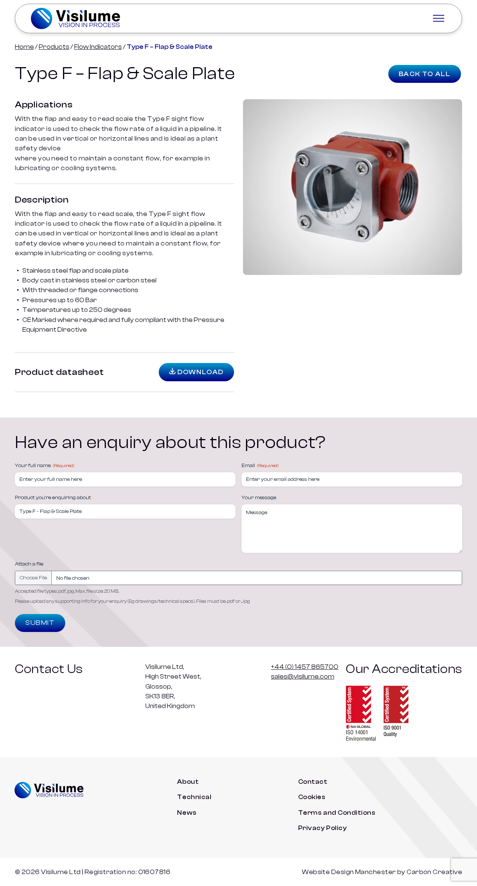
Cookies (312, 797)
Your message (258, 498)
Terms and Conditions (337, 812)
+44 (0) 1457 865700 (304, 666)
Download (200, 372)
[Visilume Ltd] (75, 18)
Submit (40, 623)
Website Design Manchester (349, 872)
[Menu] (438, 18)
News (186, 812)
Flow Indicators (98, 46)
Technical (194, 797)
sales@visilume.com (302, 676)
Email (259, 466)
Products (54, 46)
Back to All (425, 74)
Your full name (44, 466)
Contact (313, 781)
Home (24, 46)
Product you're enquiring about (53, 498)
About (188, 781)
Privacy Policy (322, 828)
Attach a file (29, 564)
